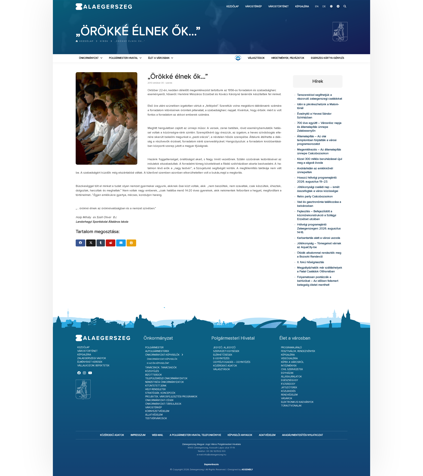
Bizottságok (153, 375)
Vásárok (286, 398)
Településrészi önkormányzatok (166, 378)
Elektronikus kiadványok (297, 402)
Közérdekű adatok (225, 366)
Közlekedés (288, 391)
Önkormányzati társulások (163, 404)
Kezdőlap (233, 6)
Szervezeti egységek (226, 351)
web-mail (157, 435)
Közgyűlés (152, 371)
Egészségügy (289, 380)
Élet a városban (158, 58)
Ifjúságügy (288, 384)
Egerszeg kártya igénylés (327, 58)
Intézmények (289, 366)
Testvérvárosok (156, 418)
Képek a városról (292, 362)
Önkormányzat (89, 58)
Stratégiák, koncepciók (160, 393)
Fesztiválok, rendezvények (298, 351)
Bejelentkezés (211, 464)
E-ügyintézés (221, 358)
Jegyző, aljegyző (224, 347)
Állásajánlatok (291, 376)
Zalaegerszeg (104, 6)
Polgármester (154, 347)
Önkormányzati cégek (159, 400)
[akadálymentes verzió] (338, 6)
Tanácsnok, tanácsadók (161, 367)
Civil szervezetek (292, 369)
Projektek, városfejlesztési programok (171, 396)
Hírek (104, 41)
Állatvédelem (154, 415)
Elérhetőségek (222, 355)
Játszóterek (289, 387)
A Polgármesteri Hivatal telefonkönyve (195, 435)
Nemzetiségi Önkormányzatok (164, 382)
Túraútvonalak (291, 405)
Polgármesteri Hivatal (123, 58)
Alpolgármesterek (157, 351)
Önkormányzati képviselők (162, 355)
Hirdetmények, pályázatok (287, 58)
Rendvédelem (289, 395)
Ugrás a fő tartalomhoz (339, 1)
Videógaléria (289, 358)
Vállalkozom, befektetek (93, 365)
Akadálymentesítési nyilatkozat (302, 435)
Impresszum (138, 435)
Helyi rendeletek (155, 389)
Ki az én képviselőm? (158, 363)
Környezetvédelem (157, 411)
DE (324, 6)
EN (316, 6)
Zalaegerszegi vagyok (91, 358)
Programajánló (291, 347)
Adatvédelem (267, 435)
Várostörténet (278, 6)
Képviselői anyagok (240, 435)
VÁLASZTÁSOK (256, 58)
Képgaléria (302, 6)
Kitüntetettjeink (156, 385)
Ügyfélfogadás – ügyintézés (231, 362)
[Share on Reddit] (110, 242)
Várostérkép (253, 6)
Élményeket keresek (89, 362)
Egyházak (287, 373)
